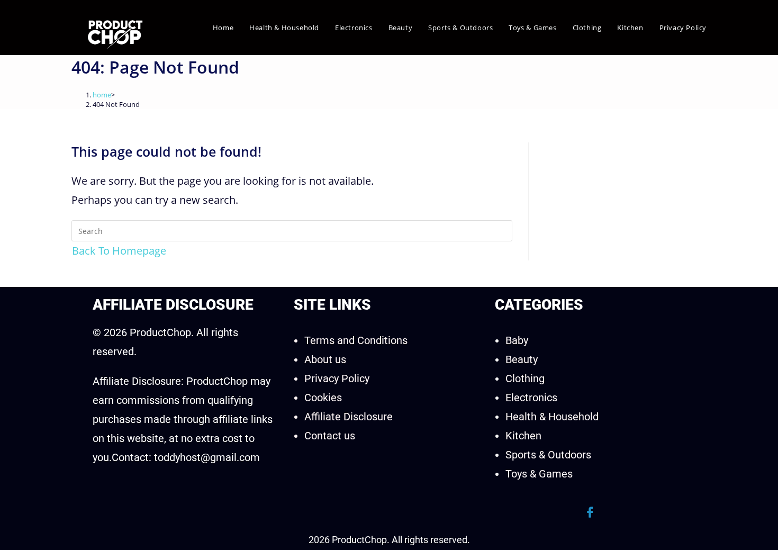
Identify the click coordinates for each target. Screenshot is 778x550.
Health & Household (552, 416)
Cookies (323, 397)
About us (325, 359)
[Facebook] (590, 512)
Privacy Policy (336, 378)
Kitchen (523, 435)
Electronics (531, 397)
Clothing (525, 378)
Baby (516, 340)
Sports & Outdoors (548, 454)
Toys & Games (539, 473)
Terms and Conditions (356, 340)
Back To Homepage (119, 251)
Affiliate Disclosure (348, 416)
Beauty (521, 359)
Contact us (329, 435)
